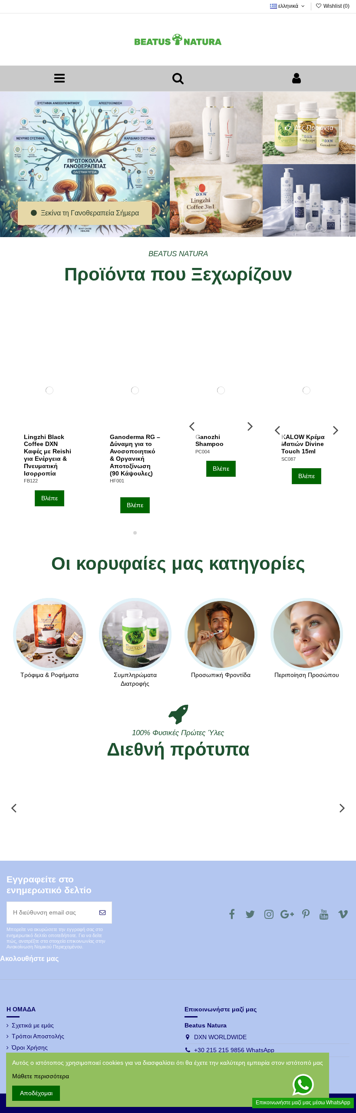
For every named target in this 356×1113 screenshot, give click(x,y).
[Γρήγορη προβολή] (62, 426)
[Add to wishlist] (37, 426)
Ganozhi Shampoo (209, 440)
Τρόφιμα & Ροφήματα (49, 674)
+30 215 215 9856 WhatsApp (234, 1050)
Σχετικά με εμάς (33, 1025)
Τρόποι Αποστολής (38, 1036)
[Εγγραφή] (102, 912)
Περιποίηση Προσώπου (306, 674)
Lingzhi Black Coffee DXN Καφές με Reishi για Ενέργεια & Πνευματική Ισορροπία (47, 455)
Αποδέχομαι (36, 1093)
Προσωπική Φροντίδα (221, 674)
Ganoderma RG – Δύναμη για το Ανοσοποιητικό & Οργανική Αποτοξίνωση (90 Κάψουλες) (135, 455)
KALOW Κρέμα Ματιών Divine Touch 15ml (303, 444)
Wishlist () (335, 6)
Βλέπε (49, 498)
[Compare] (49, 426)
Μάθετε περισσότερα (40, 1076)
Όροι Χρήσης (30, 1047)
